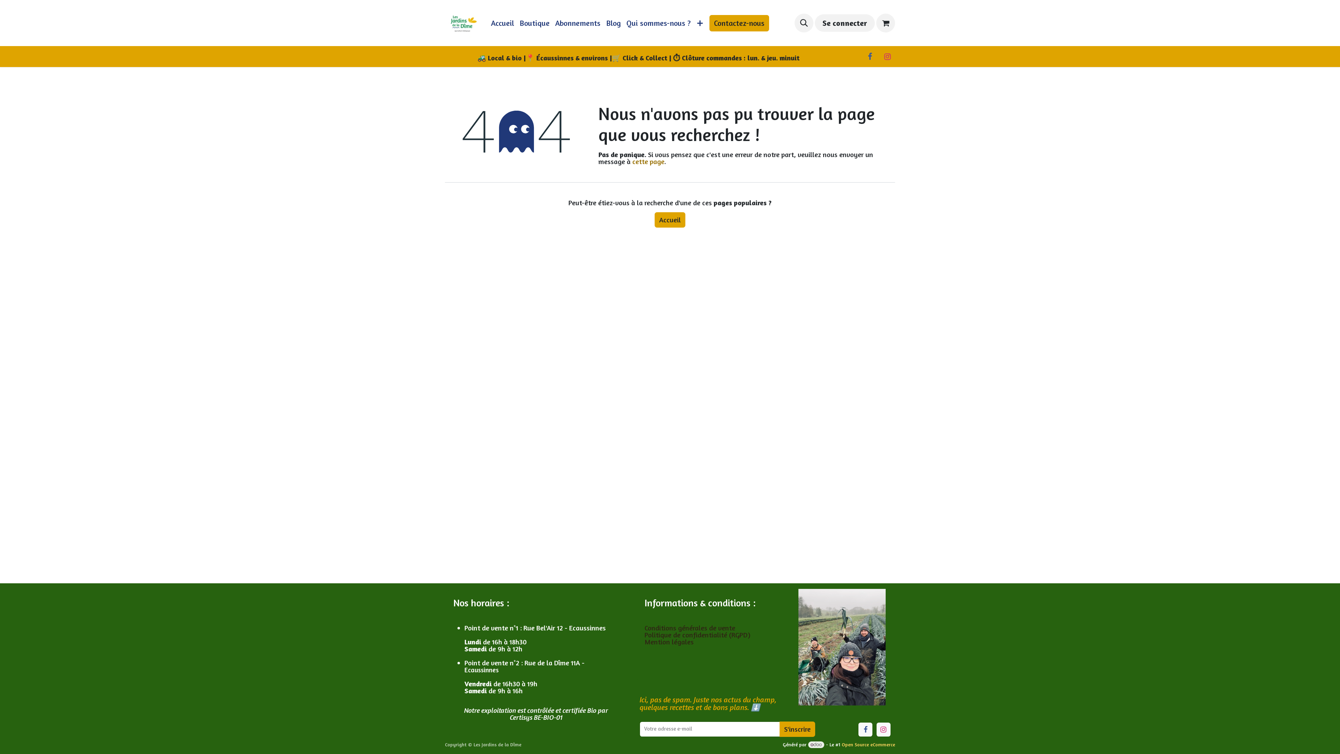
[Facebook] (870, 56)
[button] (804, 23)
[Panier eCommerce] (885, 23)
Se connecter (844, 23)
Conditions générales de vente (691, 627)
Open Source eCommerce (868, 744)
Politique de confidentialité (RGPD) (697, 634)
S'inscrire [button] (797, 729)
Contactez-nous (739, 23)
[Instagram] (887, 56)
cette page (648, 161)
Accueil (670, 219)
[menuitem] (502, 23)
